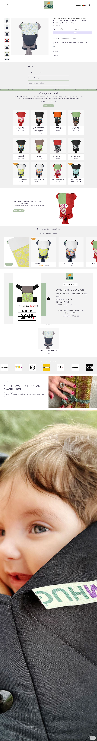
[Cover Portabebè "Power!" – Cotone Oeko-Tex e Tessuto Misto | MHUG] (39, 118)
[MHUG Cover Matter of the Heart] (58, 170)
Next (94, 249)
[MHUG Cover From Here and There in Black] (76, 145)
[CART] (92, 5)
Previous (11, 36)
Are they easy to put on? (35, 73)
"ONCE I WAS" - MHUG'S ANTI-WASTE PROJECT (24, 387)
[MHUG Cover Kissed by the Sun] (21, 170)
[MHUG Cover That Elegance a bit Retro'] (76, 170)
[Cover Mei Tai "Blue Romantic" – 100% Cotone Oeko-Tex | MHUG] (48, 338)
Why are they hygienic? (35, 78)
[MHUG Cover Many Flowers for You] (39, 170)
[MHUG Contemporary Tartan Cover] (21, 145)
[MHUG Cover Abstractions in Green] (76, 118)
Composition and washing (36, 83)
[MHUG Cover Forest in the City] (39, 145)
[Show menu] (4, 5)
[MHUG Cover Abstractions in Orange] (58, 118)
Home (54, 18)
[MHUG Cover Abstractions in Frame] (21, 118)
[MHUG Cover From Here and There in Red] (58, 145)
